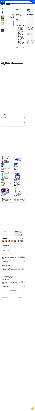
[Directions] (24, 122)
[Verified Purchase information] (9, 253)
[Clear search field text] (30, 2)
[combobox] (18, 2)
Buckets (19, 304)
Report (24, 261)
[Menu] (1, 1)
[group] (19, 15)
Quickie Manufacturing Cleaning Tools (22, 298)
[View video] (12, 20)
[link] (21, 241)
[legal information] (32, 11)
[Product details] (24, 117)
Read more (3, 258)
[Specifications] (24, 120)
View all (23, 238)
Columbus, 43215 (29, 33)
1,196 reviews (7, 231)
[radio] (16, 20)
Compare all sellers (29, 49)
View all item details (19, 44)
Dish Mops (3, 298)
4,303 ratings (21, 15)
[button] (10, 20)
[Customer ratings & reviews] (24, 229)
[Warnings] (24, 128)
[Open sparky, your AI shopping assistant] (32, 408)
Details (32, 42)
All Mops (3, 304)
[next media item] (12, 19)
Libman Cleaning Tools (5, 297)
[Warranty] (23, 124)
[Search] (31, 1)
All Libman (3, 301)
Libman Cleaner (20, 297)
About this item (4, 114)
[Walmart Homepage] (3, 1)
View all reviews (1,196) (13, 289)
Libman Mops (19, 301)
